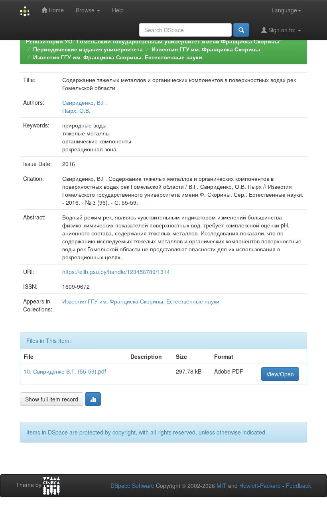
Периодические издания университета (88, 49)
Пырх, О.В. (76, 110)
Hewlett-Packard (260, 485)
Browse (86, 10)
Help (118, 10)
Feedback (298, 485)
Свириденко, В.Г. (84, 102)
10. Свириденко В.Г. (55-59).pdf (65, 371)
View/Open (280, 374)
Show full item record (51, 399)
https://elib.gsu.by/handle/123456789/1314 (116, 272)
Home (55, 10)
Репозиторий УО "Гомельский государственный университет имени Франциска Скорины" (154, 41)
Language (284, 10)
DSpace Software (132, 485)
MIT (222, 485)
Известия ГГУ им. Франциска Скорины (206, 49)
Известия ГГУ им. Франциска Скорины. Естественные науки (117, 57)
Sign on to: (282, 30)
